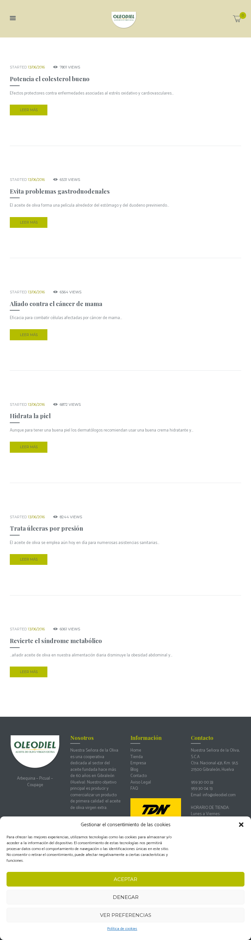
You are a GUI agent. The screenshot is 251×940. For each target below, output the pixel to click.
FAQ (134, 788)
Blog (134, 769)
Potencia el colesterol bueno (50, 79)
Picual (44, 778)
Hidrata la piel (30, 416)
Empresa (138, 763)
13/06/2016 (36, 67)
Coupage (35, 785)
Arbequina (26, 778)
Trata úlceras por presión (46, 528)
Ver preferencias (125, 915)
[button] (241, 824)
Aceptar (125, 879)
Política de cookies (122, 929)
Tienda (136, 757)
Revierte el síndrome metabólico (56, 641)
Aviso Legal (140, 782)
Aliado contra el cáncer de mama (56, 304)
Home (135, 750)
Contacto (138, 775)
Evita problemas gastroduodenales (60, 191)
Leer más (29, 110)
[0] (237, 20)
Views (70, 67)
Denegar (126, 897)
